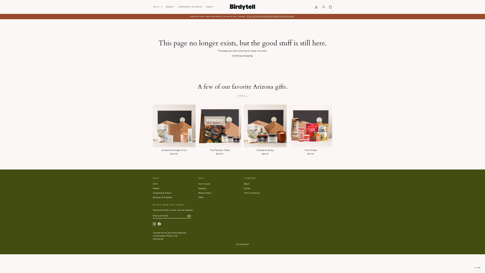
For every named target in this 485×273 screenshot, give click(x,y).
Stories (247, 188)
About (210, 7)
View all (242, 96)
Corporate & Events (190, 7)
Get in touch (204, 184)
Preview (174, 144)
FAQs (200, 197)
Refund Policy (204, 193)
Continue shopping (242, 55)
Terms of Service (252, 193)
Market (170, 7)
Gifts (156, 7)
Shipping (202, 188)
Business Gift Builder (162, 197)
